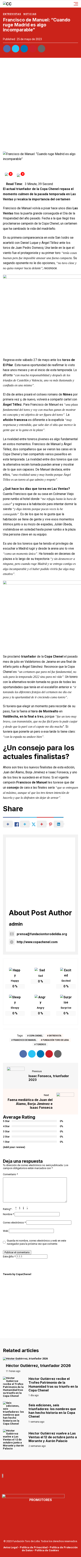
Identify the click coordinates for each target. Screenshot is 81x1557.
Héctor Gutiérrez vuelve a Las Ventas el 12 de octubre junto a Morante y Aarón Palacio (53, 1437)
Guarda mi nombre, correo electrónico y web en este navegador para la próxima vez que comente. (36, 1242)
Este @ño (9, 1256)
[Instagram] (53, 1466)
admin (16, 924)
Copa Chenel (35, 1036)
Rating (7, 1209)
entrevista (55, 1036)
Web (5, 1230)
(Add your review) (14, 1147)
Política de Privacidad (34, 1547)
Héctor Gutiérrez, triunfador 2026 (38, 1365)
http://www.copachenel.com (37, 942)
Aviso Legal (10, 1547)
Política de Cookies (47, 1550)
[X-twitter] (45, 1466)
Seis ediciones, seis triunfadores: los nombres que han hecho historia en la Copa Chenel (52, 1411)
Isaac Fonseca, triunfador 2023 (49, 1078)
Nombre (8, 1214)
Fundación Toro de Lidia (56, 1040)
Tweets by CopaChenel (17, 1274)
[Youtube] (36, 1466)
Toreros (41, 1044)
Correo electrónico (14, 1222)
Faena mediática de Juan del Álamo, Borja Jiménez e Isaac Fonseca (30, 1103)
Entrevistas (12, 14)
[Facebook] (27, 1466)
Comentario (10, 1174)
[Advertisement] (40, 106)
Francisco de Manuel (24, 1040)
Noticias (29, 14)
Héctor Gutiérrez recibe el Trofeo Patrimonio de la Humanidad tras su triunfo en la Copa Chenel (53, 1384)
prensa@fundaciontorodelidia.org (42, 934)
